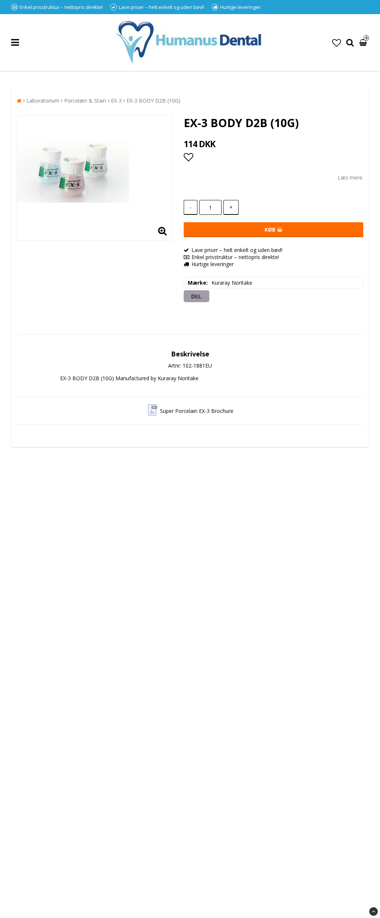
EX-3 (116, 100)
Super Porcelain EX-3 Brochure (196, 410)
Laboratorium (42, 100)
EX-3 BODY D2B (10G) (153, 100)
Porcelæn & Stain (85, 100)
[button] (336, 42)
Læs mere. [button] (350, 177)
